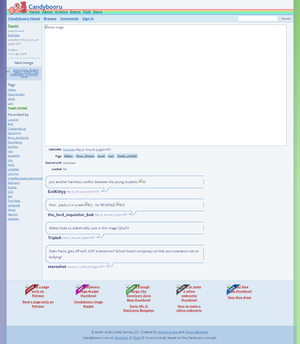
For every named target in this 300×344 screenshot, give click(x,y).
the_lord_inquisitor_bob (71, 214)
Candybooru (45, 6)
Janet (11, 98)
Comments (69, 18)
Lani (10, 103)
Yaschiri (13, 214)
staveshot (57, 266)
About (47, 11)
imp (10, 151)
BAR (10, 124)
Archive (61, 11)
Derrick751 (14, 133)
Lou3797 (13, 173)
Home (35, 11)
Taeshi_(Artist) (127, 156)
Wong (11, 209)
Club (87, 11)
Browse (50, 18)
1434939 (13, 119)
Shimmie (121, 337)
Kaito (11, 164)
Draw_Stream (85, 156)
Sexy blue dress (236, 292)
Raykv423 (14, 182)
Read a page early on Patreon (37, 296)
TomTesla (14, 200)
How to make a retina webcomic (187, 298)
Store (97, 11)
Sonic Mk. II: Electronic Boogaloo (138, 298)
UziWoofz (14, 205)
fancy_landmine (18, 137)
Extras (75, 11)
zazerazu (13, 218)
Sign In (88, 18)
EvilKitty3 (56, 191)
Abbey (12, 89)
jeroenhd (14, 155)
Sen (10, 196)
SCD (10, 191)
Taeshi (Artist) (17, 108)
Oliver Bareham (196, 332)
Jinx (10, 160)
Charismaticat (17, 128)
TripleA (54, 237)
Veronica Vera (168, 332)
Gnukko (13, 146)
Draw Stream (16, 94)
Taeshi (13, 26)
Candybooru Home (24, 18)
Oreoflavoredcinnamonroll (25, 178)
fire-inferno (15, 142)
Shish (137, 337)
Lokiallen (13, 169)
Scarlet (12, 187)
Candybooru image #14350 (87, 296)
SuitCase (14, 35)
